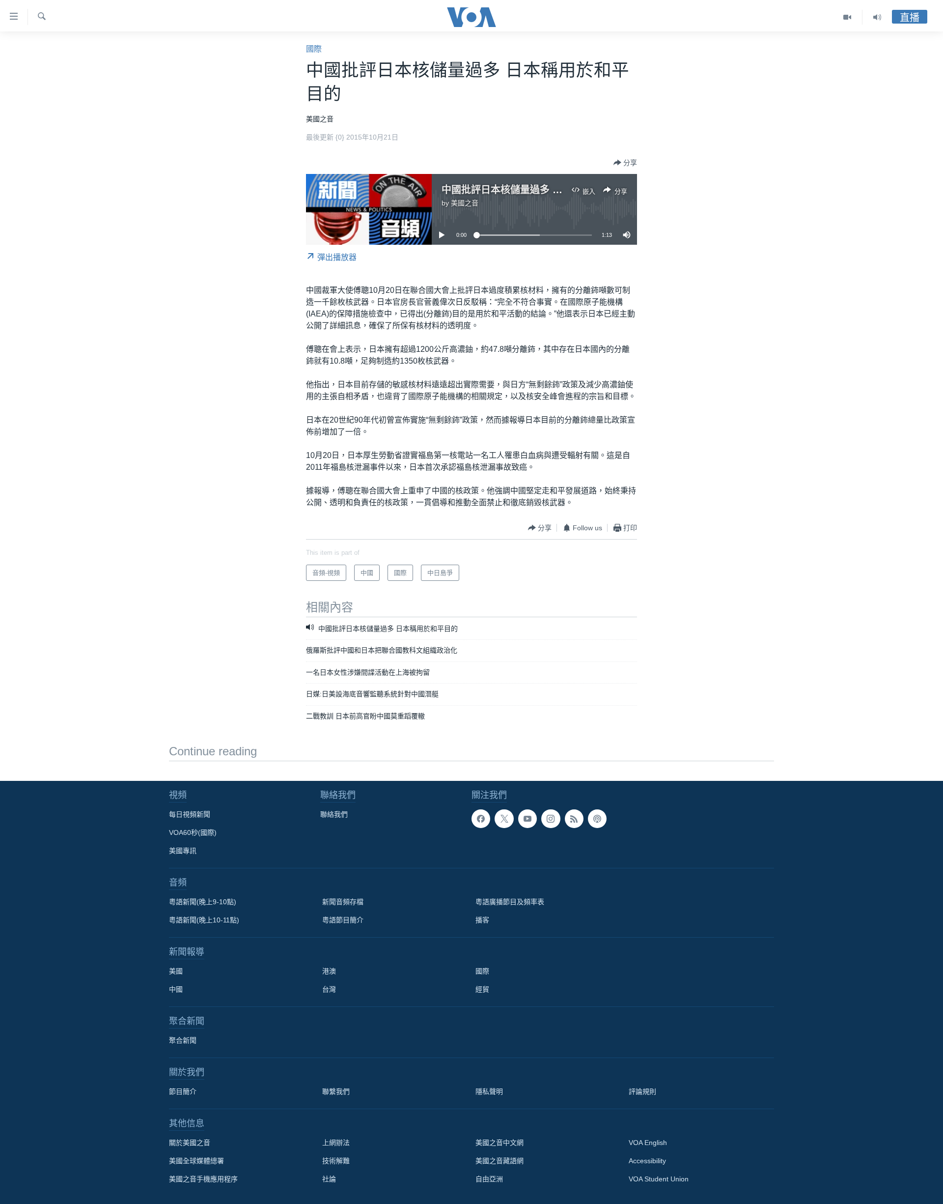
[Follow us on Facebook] (481, 818)
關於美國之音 (189, 1143)
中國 (176, 989)
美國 (176, 971)
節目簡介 (182, 1091)
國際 (314, 49)
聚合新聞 (182, 1040)
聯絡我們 (334, 814)
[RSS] (574, 818)
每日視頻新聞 (189, 814)
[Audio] (877, 17)
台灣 (329, 989)
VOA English (648, 1143)
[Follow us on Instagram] (550, 818)
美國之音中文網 (499, 1143)
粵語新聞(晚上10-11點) (204, 920)
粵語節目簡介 (342, 920)
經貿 (482, 989)
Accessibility (647, 1161)
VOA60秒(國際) (193, 832)
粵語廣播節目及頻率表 (509, 902)
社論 (329, 1179)
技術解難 (336, 1161)
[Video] (847, 17)
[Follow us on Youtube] (527, 818)
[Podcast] (597, 818)
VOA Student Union (659, 1179)
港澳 (329, 971)
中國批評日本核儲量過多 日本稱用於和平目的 (541, 189)
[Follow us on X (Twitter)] (504, 818)
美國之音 (464, 203)
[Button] (625, 163)
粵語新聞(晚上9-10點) (202, 902)
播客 (482, 920)
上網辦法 (336, 1143)
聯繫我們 (336, 1091)
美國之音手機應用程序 (203, 1179)
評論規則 (642, 1091)
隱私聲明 (489, 1091)
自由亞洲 (489, 1179)
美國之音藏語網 (499, 1161)
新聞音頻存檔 (342, 902)
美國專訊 (182, 851)
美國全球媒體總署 (196, 1161)
